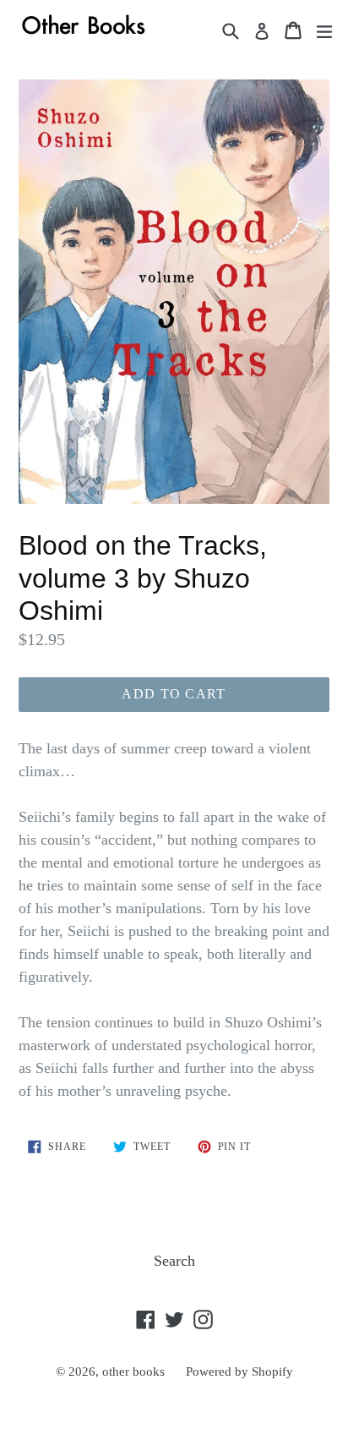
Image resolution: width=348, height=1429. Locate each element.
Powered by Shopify (239, 1371)
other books (133, 1371)
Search (174, 1260)
